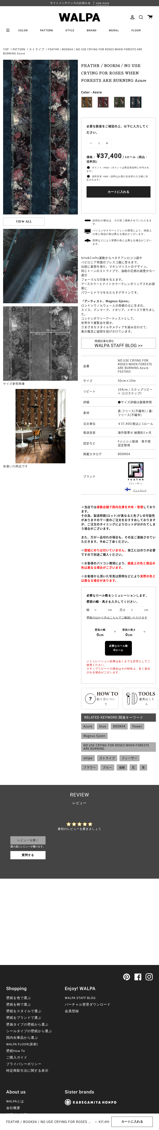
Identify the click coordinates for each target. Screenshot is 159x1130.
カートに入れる (118, 192)
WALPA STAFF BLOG (80, 998)
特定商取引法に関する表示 (27, 1070)
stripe (88, 758)
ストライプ (37, 49)
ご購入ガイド (16, 1057)
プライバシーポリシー (23, 1064)
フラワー (89, 767)
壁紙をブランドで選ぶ (23, 1017)
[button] (141, 17)
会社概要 (13, 1108)
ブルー (107, 767)
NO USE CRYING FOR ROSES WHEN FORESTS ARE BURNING (116, 747)
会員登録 (72, 1011)
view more (102, 3)
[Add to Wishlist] (119, 204)
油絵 (122, 767)
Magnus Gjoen (94, 736)
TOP (6, 49)
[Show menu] (9, 30)
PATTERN (19, 49)
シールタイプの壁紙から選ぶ (29, 1031)
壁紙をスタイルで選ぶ (23, 1011)
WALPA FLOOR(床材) (22, 1044)
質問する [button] (28, 855)
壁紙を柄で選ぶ (18, 1004)
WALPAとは (15, 1101)
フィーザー (129, 758)
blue (102, 726)
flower (137, 726)
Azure (87, 726)
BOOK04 (119, 726)
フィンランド (140, 490)
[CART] (150, 17)
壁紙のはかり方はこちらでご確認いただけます (117, 617)
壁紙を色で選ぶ (18, 998)
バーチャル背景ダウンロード (88, 1004)
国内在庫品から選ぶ (22, 1037)
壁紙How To (15, 1051)
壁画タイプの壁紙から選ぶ (27, 1024)
